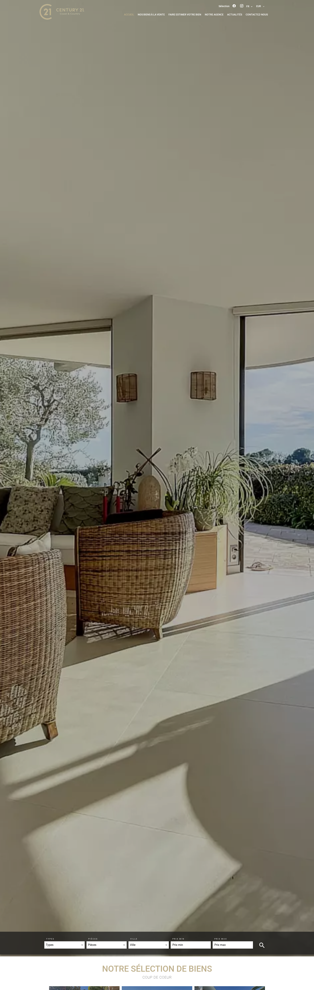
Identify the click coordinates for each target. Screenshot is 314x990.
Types (50, 939)
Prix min (178, 939)
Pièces (93, 939)
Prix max (220, 939)
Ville (134, 939)
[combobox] (64, 945)
